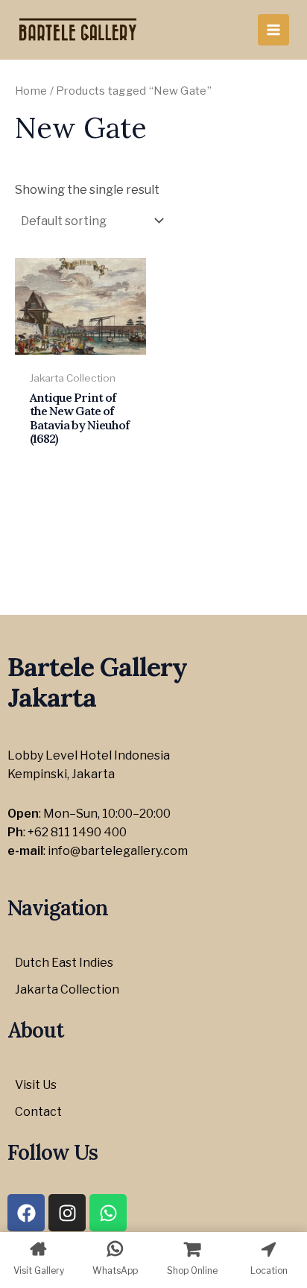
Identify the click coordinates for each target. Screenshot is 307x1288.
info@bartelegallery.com (118, 851)
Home (31, 91)
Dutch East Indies (64, 963)
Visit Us (36, 1085)
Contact (38, 1112)
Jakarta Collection (67, 989)
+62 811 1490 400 (77, 832)
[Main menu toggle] (273, 29)
